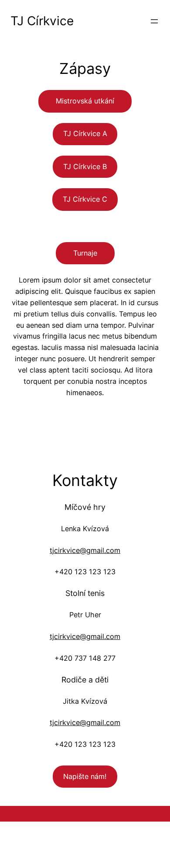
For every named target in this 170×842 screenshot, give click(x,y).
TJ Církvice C (85, 199)
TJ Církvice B (85, 166)
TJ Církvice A (85, 133)
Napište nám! (85, 776)
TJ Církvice (42, 20)
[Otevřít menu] (154, 21)
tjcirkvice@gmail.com (85, 550)
